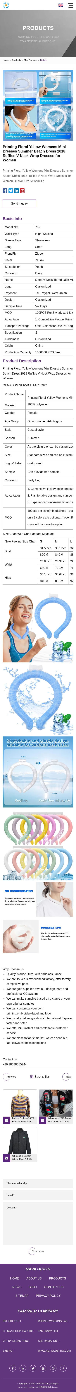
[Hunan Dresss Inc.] (6, 5)
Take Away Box (48, 1331)
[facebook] (12, 1368)
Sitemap (22, 1295)
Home (6, 60)
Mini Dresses (30, 60)
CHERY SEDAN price (16, 1340)
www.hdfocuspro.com (54, 1350)
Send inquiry (19, 203)
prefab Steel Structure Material (17, 1322)
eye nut (8, 1350)
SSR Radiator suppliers (47, 1341)
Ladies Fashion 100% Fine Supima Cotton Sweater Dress (23, 1120)
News (16, 1287)
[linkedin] (23, 1368)
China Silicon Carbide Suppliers (18, 1332)
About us (34, 1278)
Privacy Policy (48, 1295)
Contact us (54, 1287)
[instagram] (53, 1368)
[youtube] (43, 1368)
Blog (33, 1287)
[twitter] (33, 1368)
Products (16, 60)
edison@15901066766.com (44, 1387)
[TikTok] (63, 1368)
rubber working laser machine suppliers (54, 1322)
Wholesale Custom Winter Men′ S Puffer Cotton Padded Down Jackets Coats (23, 1158)
